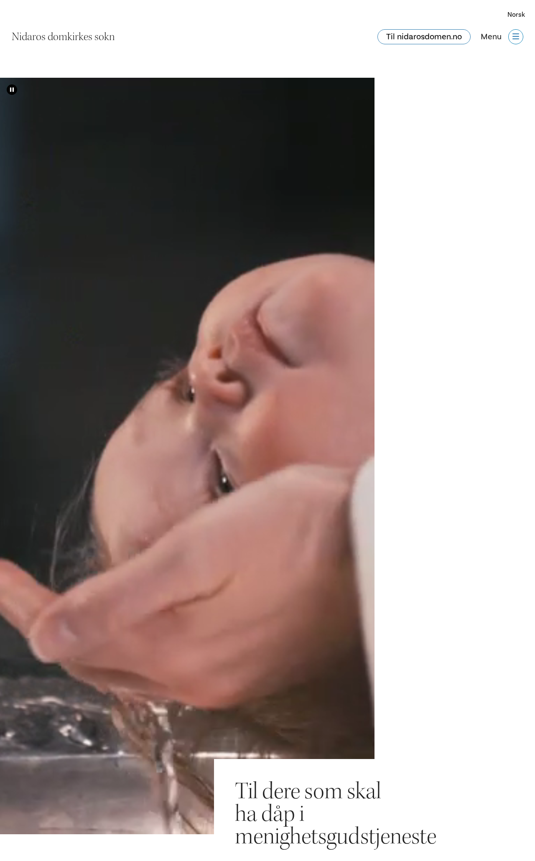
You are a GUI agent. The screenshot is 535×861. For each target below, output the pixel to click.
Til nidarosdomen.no (424, 36)
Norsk (516, 14)
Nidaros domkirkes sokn (63, 37)
